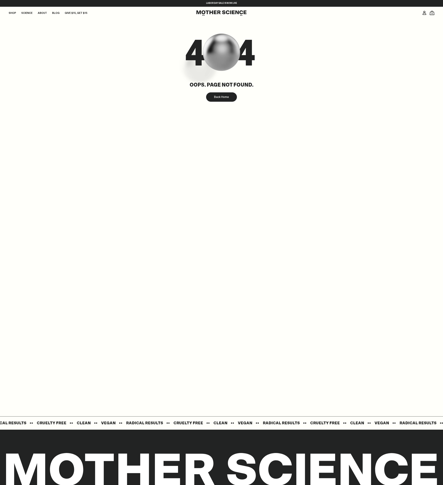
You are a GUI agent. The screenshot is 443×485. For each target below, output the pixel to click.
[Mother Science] (221, 13)
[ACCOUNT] (424, 13)
